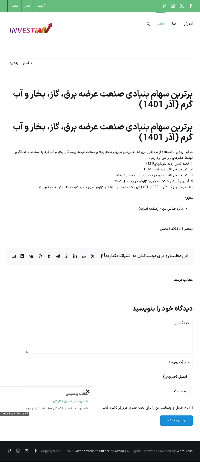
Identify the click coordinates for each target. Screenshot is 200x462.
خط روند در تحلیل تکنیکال (70, 401)
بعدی (14, 63)
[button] (148, 23)
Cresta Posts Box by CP (15, 414)
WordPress (185, 451)
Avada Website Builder (92, 451)
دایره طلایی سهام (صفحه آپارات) (161, 208)
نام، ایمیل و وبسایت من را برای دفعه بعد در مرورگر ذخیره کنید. (145, 407)
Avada (119, 451)
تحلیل (164, 228)
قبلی (26, 63)
